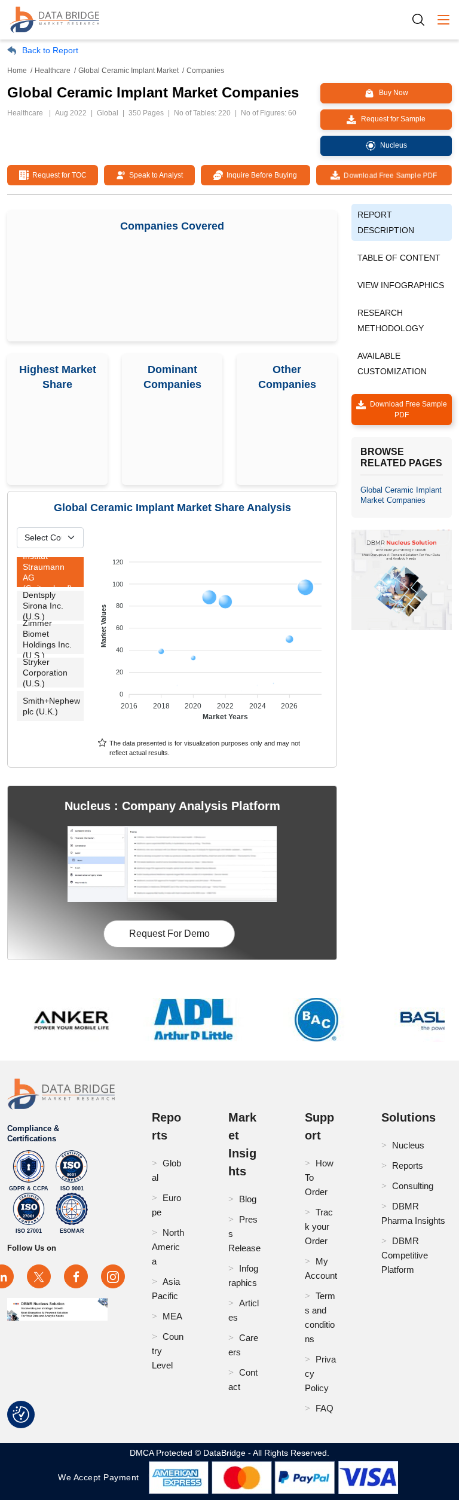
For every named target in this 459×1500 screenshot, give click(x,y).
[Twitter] (39, 1276)
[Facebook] (76, 1276)
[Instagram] (113, 1276)
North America (168, 1246)
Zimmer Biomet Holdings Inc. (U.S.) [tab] (47, 639)
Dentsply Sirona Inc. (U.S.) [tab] (43, 606)
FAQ (324, 1408)
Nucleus (408, 1145)
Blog (247, 1199)
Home (17, 70)
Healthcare (53, 70)
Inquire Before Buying (260, 175)
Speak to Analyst (154, 175)
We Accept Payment (101, 1477)
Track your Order (319, 1226)
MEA (172, 1316)
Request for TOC (58, 175)
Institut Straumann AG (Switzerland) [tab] (47, 572)
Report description (385, 222)
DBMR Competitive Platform (404, 1255)
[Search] (422, 19)
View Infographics (400, 285)
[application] (213, 633)
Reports (407, 1165)
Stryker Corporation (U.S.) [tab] (45, 673)
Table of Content (398, 257)
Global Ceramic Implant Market (128, 70)
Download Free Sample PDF (389, 175)
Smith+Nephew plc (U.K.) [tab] (51, 706)
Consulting (412, 1186)
